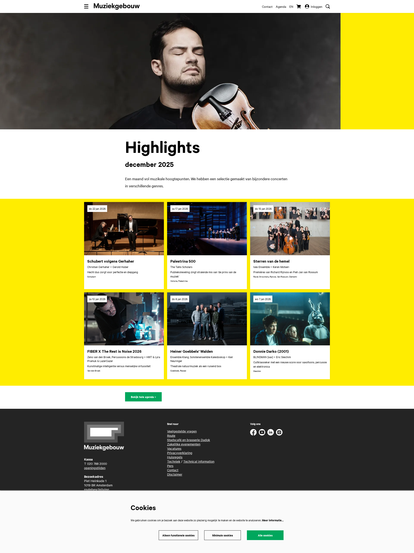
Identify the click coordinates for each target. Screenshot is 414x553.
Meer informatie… (273, 520)
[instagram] (279, 432)
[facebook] (253, 432)
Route (171, 435)
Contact (267, 6)
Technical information (198, 461)
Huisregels (174, 457)
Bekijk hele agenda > (143, 397)
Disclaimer (174, 474)
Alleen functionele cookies (178, 535)
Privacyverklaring (179, 453)
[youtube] (262, 432)
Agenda (281, 6)
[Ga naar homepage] (117, 6)
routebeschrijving (96, 489)
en (291, 6)
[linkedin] (270, 432)
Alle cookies (265, 535)
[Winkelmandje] (299, 6)
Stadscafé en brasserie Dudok (188, 440)
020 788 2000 (97, 463)
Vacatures (174, 448)
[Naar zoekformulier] (328, 6)
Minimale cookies (222, 535)
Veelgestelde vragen (182, 431)
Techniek (173, 461)
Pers (170, 466)
